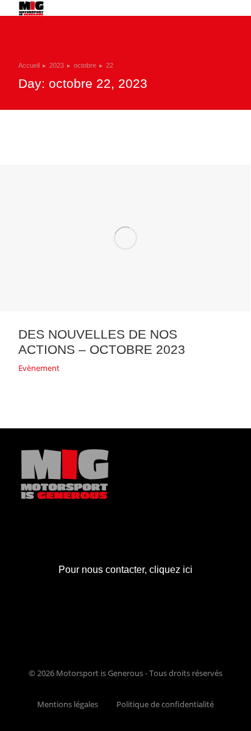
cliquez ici (171, 569)
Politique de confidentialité (165, 704)
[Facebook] (112, 622)
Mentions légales (67, 704)
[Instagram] (139, 622)
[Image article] (125, 238)
